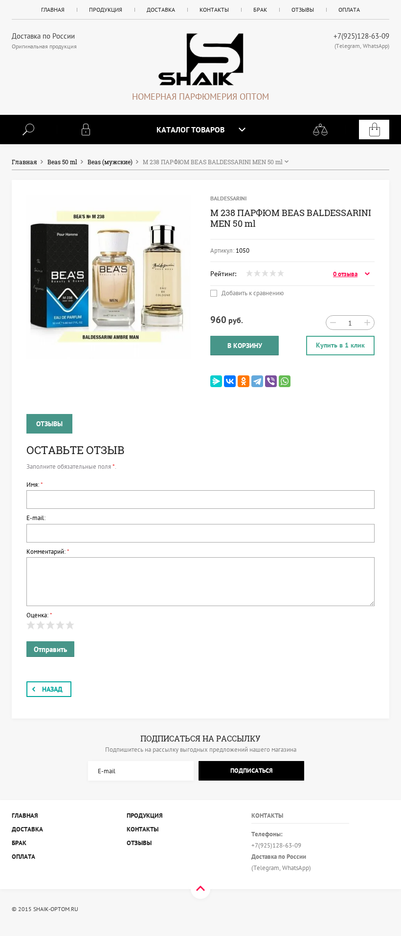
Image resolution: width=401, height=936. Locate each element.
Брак (260, 9)
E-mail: (35, 518)
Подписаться (251, 770)
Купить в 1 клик (340, 345)
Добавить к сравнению (252, 293)
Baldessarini (228, 198)
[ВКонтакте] (230, 381)
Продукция (105, 9)
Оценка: (39, 615)
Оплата (349, 9)
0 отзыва (345, 274)
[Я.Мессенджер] (216, 381)
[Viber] (271, 381)
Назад (52, 689)
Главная (53, 9)
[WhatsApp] (284, 381)
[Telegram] (257, 381)
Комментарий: (47, 551)
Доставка (161, 9)
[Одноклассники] (243, 381)
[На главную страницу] (200, 59)
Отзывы (302, 9)
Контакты (214, 9)
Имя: (34, 484)
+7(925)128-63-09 (361, 36)
